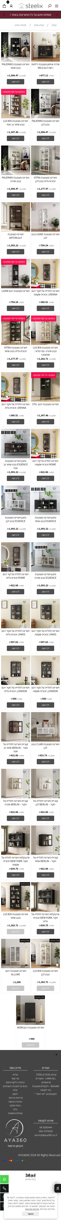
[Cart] (4, 5)
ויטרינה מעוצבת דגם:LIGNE (16, 291)
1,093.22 (13, 245)
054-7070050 (46, 1131)
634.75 (14, 868)
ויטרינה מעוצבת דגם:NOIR (30, 1027)
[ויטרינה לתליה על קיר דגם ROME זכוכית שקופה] (45, 457)
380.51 (44, 302)
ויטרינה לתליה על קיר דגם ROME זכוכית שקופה (45, 462)
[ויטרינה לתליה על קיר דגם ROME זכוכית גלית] (15, 570)
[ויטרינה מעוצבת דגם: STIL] (45, 400)
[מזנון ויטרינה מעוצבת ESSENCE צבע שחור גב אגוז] (15, 457)
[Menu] (56, 5)
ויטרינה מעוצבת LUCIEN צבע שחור (15, 915)
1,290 (23, 245)
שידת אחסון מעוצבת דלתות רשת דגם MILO (45, 66)
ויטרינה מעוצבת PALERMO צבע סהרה (15, 179)
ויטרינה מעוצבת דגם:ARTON (16, 236)
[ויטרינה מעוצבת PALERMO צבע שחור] (15, 60)
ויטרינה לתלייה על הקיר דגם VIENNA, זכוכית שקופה (45, 292)
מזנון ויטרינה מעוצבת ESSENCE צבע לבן (15, 519)
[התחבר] (11, 5)
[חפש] (49, 5)
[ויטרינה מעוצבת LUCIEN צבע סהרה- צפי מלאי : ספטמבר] (45, 344)
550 (44, 698)
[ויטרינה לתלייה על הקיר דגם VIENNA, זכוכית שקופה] (45, 287)
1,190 (23, 75)
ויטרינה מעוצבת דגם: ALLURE (15, 972)
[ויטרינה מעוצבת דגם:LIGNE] (15, 287)
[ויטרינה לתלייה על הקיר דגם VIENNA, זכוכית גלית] (15, 400)
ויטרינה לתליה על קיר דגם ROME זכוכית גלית (15, 575)
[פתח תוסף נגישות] (57, 1188)
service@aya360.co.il (45, 1135)
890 (52, 245)
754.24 (44, 245)
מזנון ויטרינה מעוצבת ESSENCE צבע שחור (45, 519)
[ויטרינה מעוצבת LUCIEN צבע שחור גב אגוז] (15, 117)
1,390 (53, 189)
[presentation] (4, 14)
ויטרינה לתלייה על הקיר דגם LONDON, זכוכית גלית (15, 689)
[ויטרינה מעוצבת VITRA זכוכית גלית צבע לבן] (45, 174)
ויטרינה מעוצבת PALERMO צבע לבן (45, 122)
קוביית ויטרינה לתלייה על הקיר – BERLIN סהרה (15, 802)
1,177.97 (43, 188)
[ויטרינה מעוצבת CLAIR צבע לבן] (45, 740)
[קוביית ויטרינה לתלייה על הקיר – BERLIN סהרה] (15, 797)
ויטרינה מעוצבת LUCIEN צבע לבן (45, 972)
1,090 (51, 755)
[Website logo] (30, 4)
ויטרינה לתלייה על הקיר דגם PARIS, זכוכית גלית (15, 632)
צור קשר (15, 1078)
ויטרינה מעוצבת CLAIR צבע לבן (45, 745)
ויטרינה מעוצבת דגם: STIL (45, 404)
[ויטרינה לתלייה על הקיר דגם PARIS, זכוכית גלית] (15, 627)
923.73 (43, 755)
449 (52, 302)
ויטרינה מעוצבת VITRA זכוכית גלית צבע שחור (15, 349)
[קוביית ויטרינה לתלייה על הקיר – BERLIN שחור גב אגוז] (15, 740)
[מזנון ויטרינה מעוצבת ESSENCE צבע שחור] (45, 514)
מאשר (31, 1214)
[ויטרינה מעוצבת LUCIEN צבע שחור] (15, 910)
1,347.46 (13, 132)
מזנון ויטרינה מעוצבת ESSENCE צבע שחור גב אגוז (15, 464)
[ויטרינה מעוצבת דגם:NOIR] (30, 1024)
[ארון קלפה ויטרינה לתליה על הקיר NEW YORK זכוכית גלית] (45, 910)
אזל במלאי (24, 883)
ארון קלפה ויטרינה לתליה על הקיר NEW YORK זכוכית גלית (45, 917)
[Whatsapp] (4, 1180)
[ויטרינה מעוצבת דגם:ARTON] (15, 230)
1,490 (53, 359)
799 (52, 75)
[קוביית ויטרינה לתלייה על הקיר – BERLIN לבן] (45, 797)
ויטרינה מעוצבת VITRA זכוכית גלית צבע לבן (45, 179)
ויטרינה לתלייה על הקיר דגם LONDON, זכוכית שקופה (45, 689)
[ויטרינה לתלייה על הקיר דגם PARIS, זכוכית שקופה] (45, 627)
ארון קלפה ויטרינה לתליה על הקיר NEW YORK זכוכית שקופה (15, 861)
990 (32, 1039)
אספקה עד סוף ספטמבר (13, 92)
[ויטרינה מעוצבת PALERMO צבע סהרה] (15, 174)
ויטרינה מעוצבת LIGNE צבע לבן (45, 236)
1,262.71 (43, 358)
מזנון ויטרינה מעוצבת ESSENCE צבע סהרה (45, 575)
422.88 (44, 472)
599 (52, 642)
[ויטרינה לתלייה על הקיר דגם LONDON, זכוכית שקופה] (45, 684)
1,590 (23, 132)
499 (52, 472)
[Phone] (4, 1189)
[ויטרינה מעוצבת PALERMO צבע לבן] (45, 117)
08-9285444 (46, 1127)
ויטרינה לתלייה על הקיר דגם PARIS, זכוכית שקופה (45, 632)
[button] (45, 81)
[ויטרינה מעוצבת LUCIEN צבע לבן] (45, 967)
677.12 (44, 75)
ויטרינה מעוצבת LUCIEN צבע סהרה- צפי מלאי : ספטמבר (45, 351)
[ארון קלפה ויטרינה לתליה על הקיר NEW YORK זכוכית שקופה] (15, 854)
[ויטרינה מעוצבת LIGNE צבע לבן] (45, 230)
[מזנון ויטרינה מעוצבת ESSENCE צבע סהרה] (45, 570)
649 (50, 698)
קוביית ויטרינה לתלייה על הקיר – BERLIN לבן (45, 802)
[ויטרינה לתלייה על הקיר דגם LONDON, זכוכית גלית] (15, 684)
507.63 (44, 642)
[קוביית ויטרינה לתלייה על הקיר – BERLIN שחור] (45, 854)
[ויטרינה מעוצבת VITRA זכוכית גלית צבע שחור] (15, 344)
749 (22, 868)
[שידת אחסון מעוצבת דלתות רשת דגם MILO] (45, 60)
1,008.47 (13, 75)
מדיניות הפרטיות (32, 1209)
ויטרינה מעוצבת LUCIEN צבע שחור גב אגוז (15, 122)
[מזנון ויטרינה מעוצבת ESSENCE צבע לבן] (15, 514)
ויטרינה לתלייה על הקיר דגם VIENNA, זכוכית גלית (15, 406)
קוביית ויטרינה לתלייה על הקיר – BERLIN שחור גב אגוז (15, 747)
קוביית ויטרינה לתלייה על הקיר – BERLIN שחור (45, 859)
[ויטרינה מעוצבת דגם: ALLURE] (15, 967)
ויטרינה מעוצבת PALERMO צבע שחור (15, 66)
